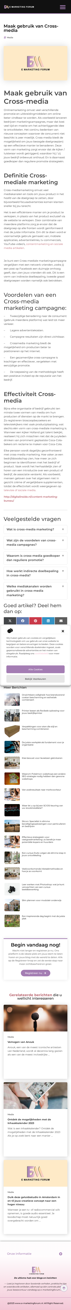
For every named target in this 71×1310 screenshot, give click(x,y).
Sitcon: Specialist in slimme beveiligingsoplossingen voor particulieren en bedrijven (44, 824)
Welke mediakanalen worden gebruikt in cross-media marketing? (36, 591)
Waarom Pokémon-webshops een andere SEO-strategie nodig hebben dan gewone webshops (43, 776)
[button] (63, 631)
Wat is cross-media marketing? (36, 529)
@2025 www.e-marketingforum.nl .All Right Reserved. (35, 1303)
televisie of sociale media (20, 490)
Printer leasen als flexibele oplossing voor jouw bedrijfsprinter (43, 711)
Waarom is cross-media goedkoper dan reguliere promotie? (36, 558)
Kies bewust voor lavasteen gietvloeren (42, 758)
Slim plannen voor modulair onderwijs (41, 900)
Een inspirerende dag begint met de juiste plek (43, 917)
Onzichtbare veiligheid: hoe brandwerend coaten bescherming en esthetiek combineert (43, 697)
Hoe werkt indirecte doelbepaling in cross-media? (36, 573)
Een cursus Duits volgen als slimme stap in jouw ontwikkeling (44, 854)
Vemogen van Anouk (21, 1042)
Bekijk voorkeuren (35, 678)
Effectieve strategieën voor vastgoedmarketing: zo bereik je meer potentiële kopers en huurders (41, 839)
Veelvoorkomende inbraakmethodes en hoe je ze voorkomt (42, 869)
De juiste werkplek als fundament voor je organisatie (43, 743)
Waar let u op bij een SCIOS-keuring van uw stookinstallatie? (42, 806)
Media (10, 37)
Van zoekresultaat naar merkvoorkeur (41, 789)
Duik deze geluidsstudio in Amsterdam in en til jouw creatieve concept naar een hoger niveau (34, 1201)
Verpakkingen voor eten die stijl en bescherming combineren (39, 727)
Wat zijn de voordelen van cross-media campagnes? (36, 543)
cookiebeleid (41, 653)
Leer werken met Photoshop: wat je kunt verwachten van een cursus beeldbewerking (43, 887)
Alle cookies (35, 669)
